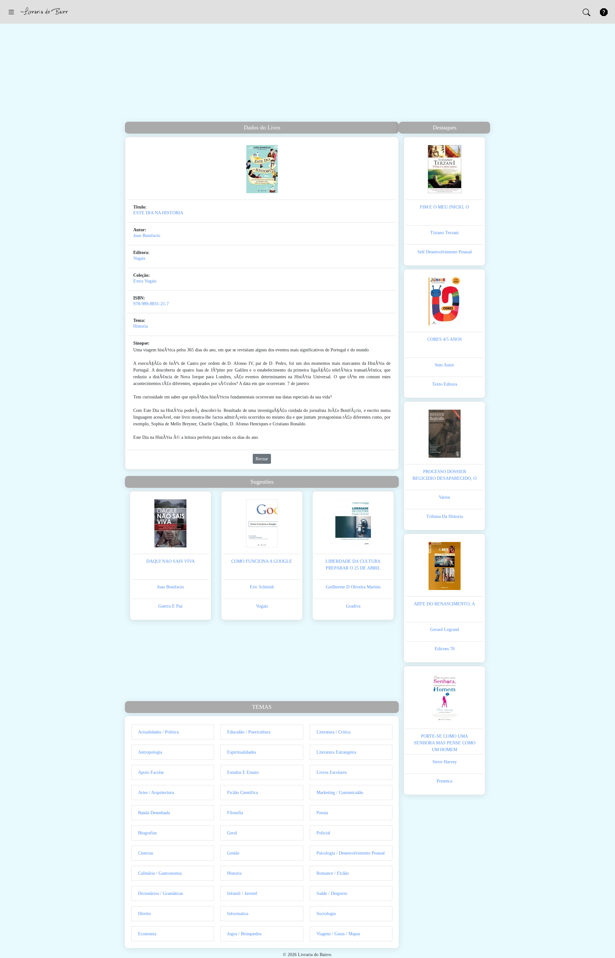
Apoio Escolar (151, 772)
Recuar (262, 458)
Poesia (322, 812)
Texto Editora (444, 384)
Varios (444, 497)
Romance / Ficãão (332, 873)
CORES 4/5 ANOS (444, 339)
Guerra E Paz (170, 606)
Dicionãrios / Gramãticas (160, 893)
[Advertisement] (307, 74)
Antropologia (150, 752)
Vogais (139, 258)
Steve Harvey (444, 761)
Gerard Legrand (444, 629)
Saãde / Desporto (331, 893)
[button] (11, 12)
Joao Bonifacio (146, 235)
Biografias (147, 833)
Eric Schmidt (262, 587)
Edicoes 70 (445, 648)
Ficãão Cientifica (242, 792)
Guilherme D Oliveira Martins (353, 587)
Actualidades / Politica (158, 732)
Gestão (233, 853)
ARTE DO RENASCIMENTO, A (444, 604)
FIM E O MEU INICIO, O (444, 207)
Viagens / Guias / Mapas (338, 933)
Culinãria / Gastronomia (160, 873)
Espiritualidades (241, 752)
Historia (140, 326)
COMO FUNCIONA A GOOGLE (261, 561)
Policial (323, 833)
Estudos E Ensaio (243, 772)
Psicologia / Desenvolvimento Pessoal (350, 853)
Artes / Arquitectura (156, 792)
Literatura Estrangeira (336, 752)
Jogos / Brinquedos (244, 933)
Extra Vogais (144, 281)
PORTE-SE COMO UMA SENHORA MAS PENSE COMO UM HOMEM (444, 743)
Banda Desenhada (154, 812)
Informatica (237, 913)
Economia (147, 933)
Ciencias (145, 853)
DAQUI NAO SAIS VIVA (170, 561)
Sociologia (326, 913)
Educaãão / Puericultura (248, 732)
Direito (144, 913)
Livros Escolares (331, 772)
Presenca (444, 781)
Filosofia (235, 812)
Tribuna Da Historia (444, 516)
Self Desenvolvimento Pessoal (444, 252)
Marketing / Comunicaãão (339, 792)
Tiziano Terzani (444, 232)
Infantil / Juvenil (242, 893)
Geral (232, 833)
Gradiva (353, 606)
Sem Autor (444, 365)
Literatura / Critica (333, 732)
